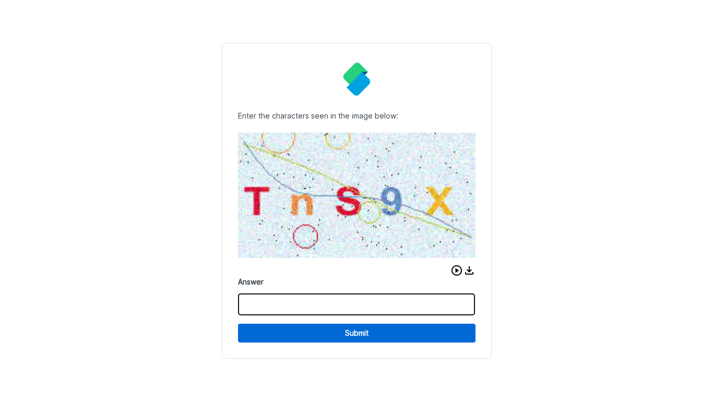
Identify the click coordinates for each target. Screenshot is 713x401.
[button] (456, 270)
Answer (251, 281)
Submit (357, 332)
